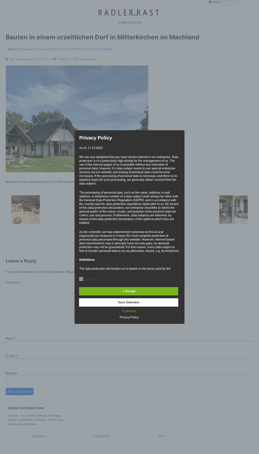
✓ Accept (128, 291)
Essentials (92, 279)
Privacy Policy (129, 317)
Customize (129, 311)
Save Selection (128, 302)
